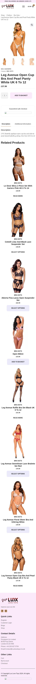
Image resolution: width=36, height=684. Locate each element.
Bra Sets (17, 15)
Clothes (9, 15)
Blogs (3, 625)
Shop (3, 15)
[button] (32, 25)
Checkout (4, 663)
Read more (18, 196)
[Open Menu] (23, 6)
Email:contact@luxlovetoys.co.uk (13, 649)
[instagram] (6, 611)
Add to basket (21, 95)
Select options (18, 252)
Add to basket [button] (18, 362)
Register (4, 620)
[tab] (6, 124)
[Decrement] (2, 95)
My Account (5, 661)
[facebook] (2, 611)
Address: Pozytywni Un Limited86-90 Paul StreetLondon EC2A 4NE (8, 640)
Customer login (6, 623)
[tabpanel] (18, 133)
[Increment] (7, 95)
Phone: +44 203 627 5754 (10, 646)
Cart (2, 658)
